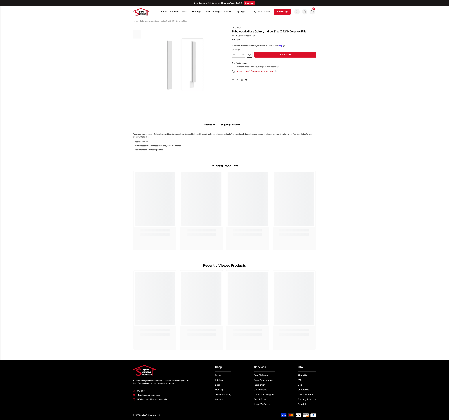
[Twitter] (237, 79)
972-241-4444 (264, 12)
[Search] (297, 11)
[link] (155, 230)
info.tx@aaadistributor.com (148, 395)
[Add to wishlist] (249, 55)
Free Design (282, 11)
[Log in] (304, 11)
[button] (162, 12)
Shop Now (249, 3)
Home (135, 21)
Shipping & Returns (230, 124)
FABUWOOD (236, 28)
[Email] (246, 79)
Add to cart (285, 54)
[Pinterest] (242, 79)
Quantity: (236, 50)
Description (209, 124)
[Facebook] (233, 79)
